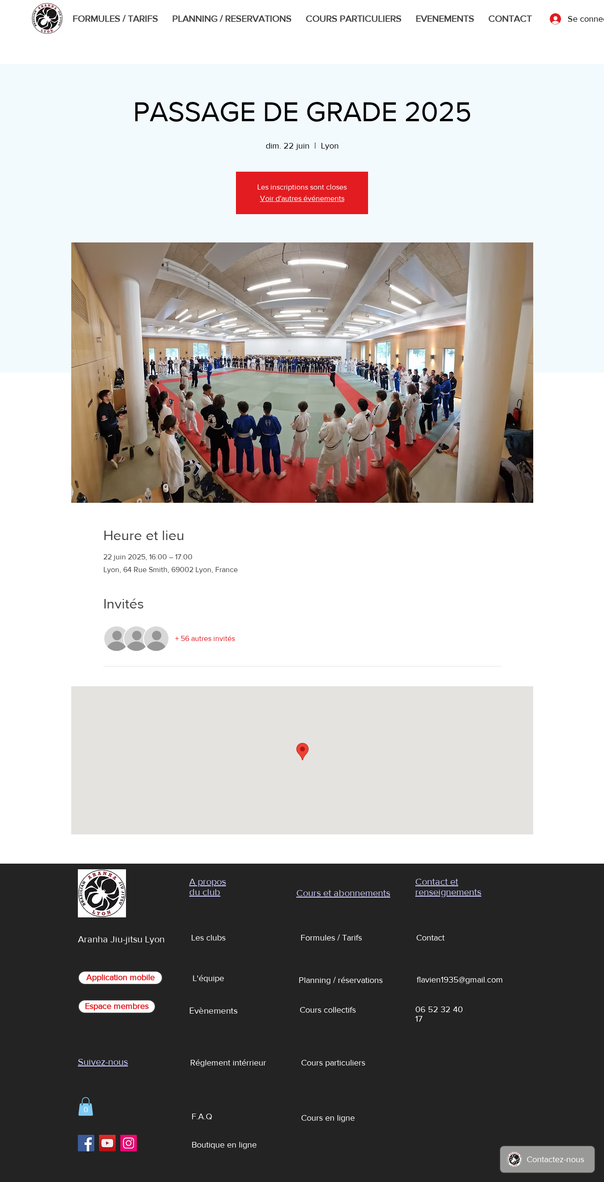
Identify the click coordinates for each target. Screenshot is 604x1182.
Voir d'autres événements (302, 198)
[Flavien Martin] (107, 1143)
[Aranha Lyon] (86, 1143)
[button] (85, 1106)
